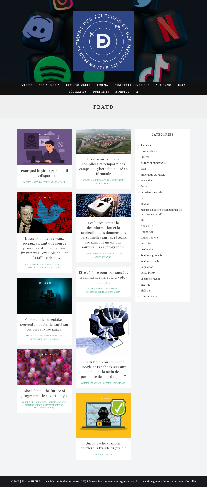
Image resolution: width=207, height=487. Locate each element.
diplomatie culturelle (153, 174)
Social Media (49, 85)
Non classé (147, 226)
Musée (144, 220)
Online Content (100, 180)
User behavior (52, 267)
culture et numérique (132, 85)
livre (143, 198)
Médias (27, 85)
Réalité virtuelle (150, 261)
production (147, 249)
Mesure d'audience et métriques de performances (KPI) (44, 406)
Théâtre (145, 290)
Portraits (101, 91)
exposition (147, 180)
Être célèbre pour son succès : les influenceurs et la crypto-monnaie (104, 277)
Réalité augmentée (151, 255)
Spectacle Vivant (150, 278)
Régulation (78, 91)
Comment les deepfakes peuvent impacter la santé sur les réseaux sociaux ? (45, 324)
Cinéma (102, 85)
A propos (122, 91)
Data (181, 85)
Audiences (164, 85)
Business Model (78, 85)
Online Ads (113, 288)
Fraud (62, 182)
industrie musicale (151, 192)
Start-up (145, 284)
